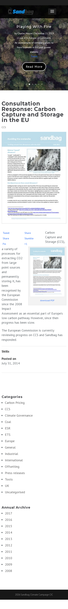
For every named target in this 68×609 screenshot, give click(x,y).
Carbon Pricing (15, 403)
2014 (8, 532)
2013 (8, 539)
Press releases (15, 473)
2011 (8, 551)
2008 (8, 571)
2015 (8, 526)
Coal (20, 38)
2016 (8, 520)
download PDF (47, 300)
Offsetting (12, 466)
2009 (8, 564)
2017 (8, 513)
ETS (26, 38)
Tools (9, 479)
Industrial (11, 454)
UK (7, 486)
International (14, 460)
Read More (34, 66)
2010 (8, 558)
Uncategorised (15, 492)
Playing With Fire (34, 26)
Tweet (34, 56)
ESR (7, 428)
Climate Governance (19, 415)
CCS (4, 127)
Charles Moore (24, 33)
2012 (8, 545)
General (10, 447)
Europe (32, 38)
